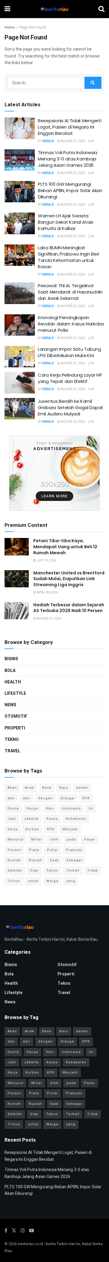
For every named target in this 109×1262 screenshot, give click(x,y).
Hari (50, 808)
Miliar (36, 839)
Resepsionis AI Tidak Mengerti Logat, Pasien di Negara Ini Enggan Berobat (69, 126)
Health (13, 682)
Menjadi (70, 829)
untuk (33, 881)
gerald (48, 141)
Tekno (12, 739)
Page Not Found (32, 27)
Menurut (15, 839)
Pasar (89, 839)
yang (70, 881)
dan (11, 798)
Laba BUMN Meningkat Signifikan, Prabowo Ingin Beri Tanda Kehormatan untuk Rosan (68, 257)
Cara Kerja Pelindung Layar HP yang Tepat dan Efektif (70, 378)
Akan (12, 787)
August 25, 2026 (72, 141)
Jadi (12, 818)
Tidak (92, 870)
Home (10, 27)
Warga (52, 881)
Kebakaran (76, 818)
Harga (32, 808)
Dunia (13, 808)
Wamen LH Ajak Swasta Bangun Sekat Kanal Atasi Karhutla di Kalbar (65, 222)
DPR (86, 798)
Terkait (72, 870)
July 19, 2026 (46, 560)
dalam (82, 787)
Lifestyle (15, 693)
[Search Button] (92, 83)
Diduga (67, 798)
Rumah (14, 860)
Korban (32, 829)
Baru (63, 787)
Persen (14, 850)
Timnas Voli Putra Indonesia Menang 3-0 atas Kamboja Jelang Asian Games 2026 (67, 158)
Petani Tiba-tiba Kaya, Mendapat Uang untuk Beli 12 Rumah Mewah (65, 546)
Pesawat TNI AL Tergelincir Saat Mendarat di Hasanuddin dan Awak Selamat (70, 291)
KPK (50, 829)
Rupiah (35, 860)
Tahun (52, 870)
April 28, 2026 (47, 592)
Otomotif (16, 716)
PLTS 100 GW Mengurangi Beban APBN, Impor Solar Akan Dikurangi (70, 190)
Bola (10, 670)
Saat (54, 860)
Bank (46, 787)
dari (26, 798)
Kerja (13, 829)
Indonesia (71, 808)
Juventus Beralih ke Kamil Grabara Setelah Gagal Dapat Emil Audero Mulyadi (70, 407)
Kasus (52, 818)
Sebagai (74, 860)
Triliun (14, 881)
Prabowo (74, 850)
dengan (45, 798)
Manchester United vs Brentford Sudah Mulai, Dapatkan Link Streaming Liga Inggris (68, 579)
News (10, 705)
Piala (34, 850)
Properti (15, 728)
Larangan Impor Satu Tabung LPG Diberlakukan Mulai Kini (69, 352)
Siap (34, 870)
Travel (12, 751)
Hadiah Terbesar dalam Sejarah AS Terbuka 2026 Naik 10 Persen (68, 608)
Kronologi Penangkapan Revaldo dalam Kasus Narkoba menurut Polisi (71, 323)
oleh (54, 839)
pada (71, 839)
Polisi (52, 850)
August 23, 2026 (48, 619)
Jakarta (31, 818)
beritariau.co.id (30, 1244)
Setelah (15, 870)
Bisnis (11, 659)
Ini (91, 808)
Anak (29, 787)
